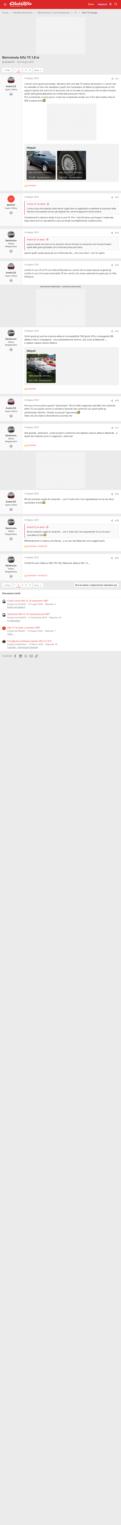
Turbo (10, 634)
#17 (117, 428)
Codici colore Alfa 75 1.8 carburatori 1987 (27, 600)
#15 (117, 331)
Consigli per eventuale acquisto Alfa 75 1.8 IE (29, 641)
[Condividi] (112, 78)
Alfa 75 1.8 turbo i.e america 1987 (23, 627)
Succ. (37, 70)
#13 (117, 233)
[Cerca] (116, 4)
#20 (117, 558)
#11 (117, 78)
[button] (5, 4)
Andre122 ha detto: (36, 239)
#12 (117, 197)
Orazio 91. (10, 62)
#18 (117, 494)
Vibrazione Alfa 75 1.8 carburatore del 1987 (28, 614)
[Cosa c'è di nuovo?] (110, 4)
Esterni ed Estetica (16, 607)
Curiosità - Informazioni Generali (22, 647)
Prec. (8, 70)
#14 (117, 265)
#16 (117, 400)
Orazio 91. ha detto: (36, 204)
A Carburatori (13, 620)
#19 (117, 520)
